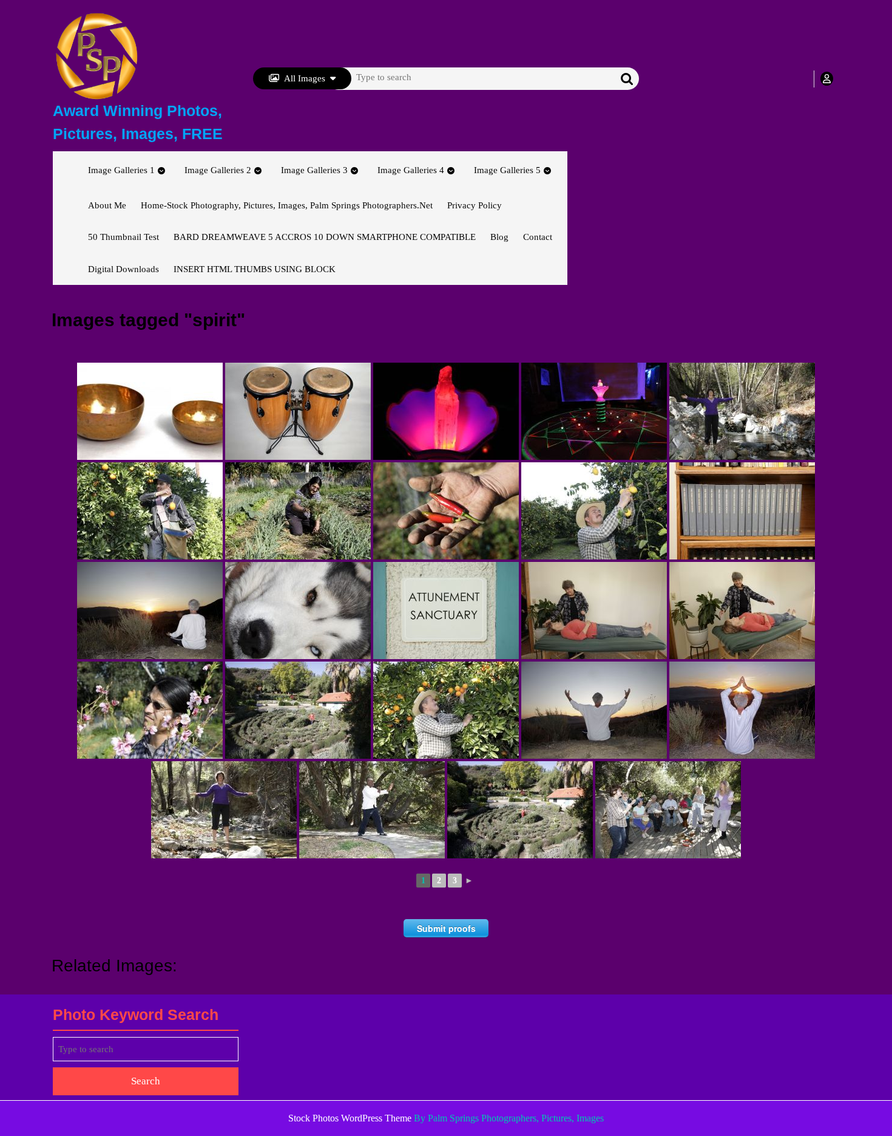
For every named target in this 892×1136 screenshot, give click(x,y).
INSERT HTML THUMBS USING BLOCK (255, 269)
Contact (537, 237)
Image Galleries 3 (314, 170)
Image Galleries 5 (507, 170)
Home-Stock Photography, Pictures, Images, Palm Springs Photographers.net (287, 205)
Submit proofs (446, 928)
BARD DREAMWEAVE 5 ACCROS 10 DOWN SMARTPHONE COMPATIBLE (325, 237)
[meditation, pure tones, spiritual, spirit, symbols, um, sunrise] (150, 411)
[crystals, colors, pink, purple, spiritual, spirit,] (594, 411)
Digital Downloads (123, 269)
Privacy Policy (474, 205)
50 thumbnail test (123, 237)
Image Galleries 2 (217, 170)
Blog (499, 237)
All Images (304, 78)
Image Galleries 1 (121, 170)
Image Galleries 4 (410, 170)
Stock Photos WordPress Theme (349, 1118)
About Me (107, 205)
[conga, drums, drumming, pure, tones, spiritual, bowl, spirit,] (298, 411)
